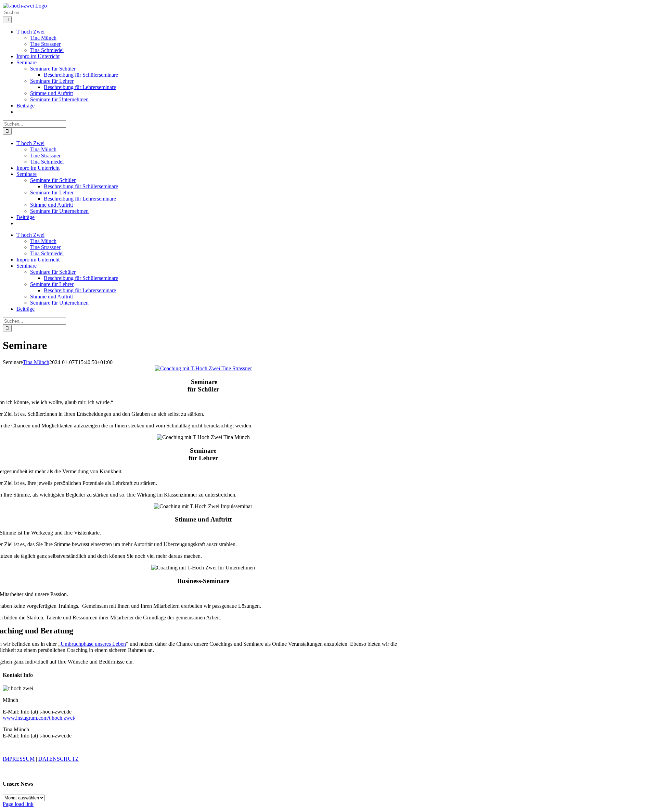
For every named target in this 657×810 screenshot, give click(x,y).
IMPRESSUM (19, 759)
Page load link (18, 804)
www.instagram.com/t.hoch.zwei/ (39, 718)
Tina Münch (36, 362)
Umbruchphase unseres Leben (93, 644)
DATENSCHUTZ (58, 759)
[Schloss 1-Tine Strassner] (203, 368)
